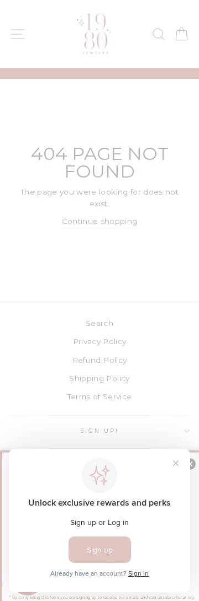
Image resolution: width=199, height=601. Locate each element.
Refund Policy (99, 360)
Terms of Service (99, 396)
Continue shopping (100, 221)
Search (99, 323)
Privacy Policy (100, 341)
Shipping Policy (99, 378)
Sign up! (99, 430)
